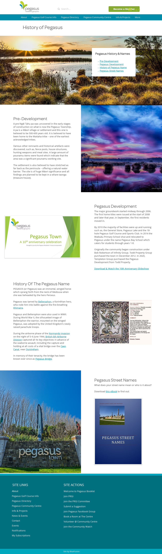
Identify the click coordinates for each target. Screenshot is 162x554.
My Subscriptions (21, 535)
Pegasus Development (112, 64)
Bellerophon (44, 301)
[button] (24, 17)
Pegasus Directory (21, 500)
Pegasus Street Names (112, 70)
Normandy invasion (59, 333)
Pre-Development (109, 61)
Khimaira (18, 307)
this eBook (111, 391)
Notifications (19, 530)
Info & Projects (20, 510)
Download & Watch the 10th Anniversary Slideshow (121, 268)
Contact (16, 520)
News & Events (20, 515)
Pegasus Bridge (43, 358)
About (15, 491)
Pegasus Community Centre (26, 505)
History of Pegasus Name (113, 67)
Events (15, 525)
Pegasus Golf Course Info (25, 496)
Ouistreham (32, 349)
